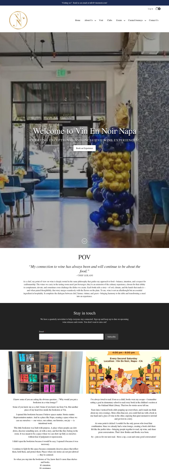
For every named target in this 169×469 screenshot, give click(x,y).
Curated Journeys (135, 20)
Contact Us (153, 20)
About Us (88, 20)
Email (41, 331)
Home (77, 20)
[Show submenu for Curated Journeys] (145, 20)
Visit (101, 20)
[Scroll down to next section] (84, 241)
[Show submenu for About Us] (95, 20)
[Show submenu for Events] (124, 20)
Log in (150, 8)
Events (119, 20)
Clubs (109, 20)
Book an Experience (84, 148)
